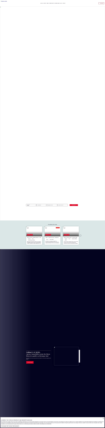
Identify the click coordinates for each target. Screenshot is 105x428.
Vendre (47, 3)
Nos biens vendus (57, 3)
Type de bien (28, 204)
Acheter (44, 3)
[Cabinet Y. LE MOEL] (5, 3)
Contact (63, 3)
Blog (61, 3)
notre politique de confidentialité (45, 423)
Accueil (41, 3)
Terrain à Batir (51, 3)
